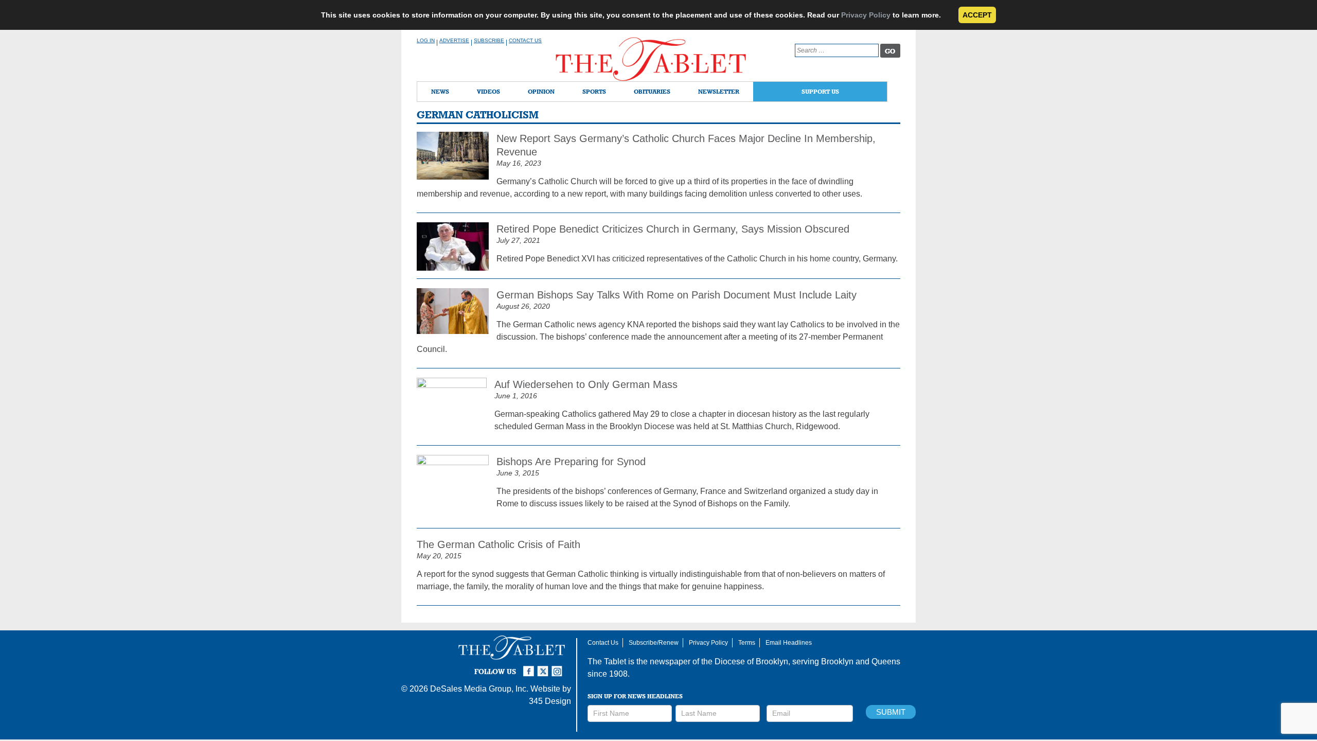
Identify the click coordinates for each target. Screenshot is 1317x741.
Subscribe (489, 40)
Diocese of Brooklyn (751, 661)
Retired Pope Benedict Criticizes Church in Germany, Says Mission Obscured (672, 229)
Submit (890, 712)
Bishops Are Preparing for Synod (571, 461)
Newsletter (718, 91)
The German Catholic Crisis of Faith (498, 544)
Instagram (558, 667)
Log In (426, 40)
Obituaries (652, 91)
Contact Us (525, 40)
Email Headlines (789, 642)
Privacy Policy (866, 15)
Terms (746, 642)
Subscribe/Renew (654, 642)
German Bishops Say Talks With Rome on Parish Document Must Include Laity (676, 295)
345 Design (550, 701)
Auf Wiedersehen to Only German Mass (586, 384)
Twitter (544, 667)
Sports (594, 91)
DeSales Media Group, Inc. (479, 688)
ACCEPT (977, 15)
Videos (488, 91)
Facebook (530, 667)
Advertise (454, 40)
